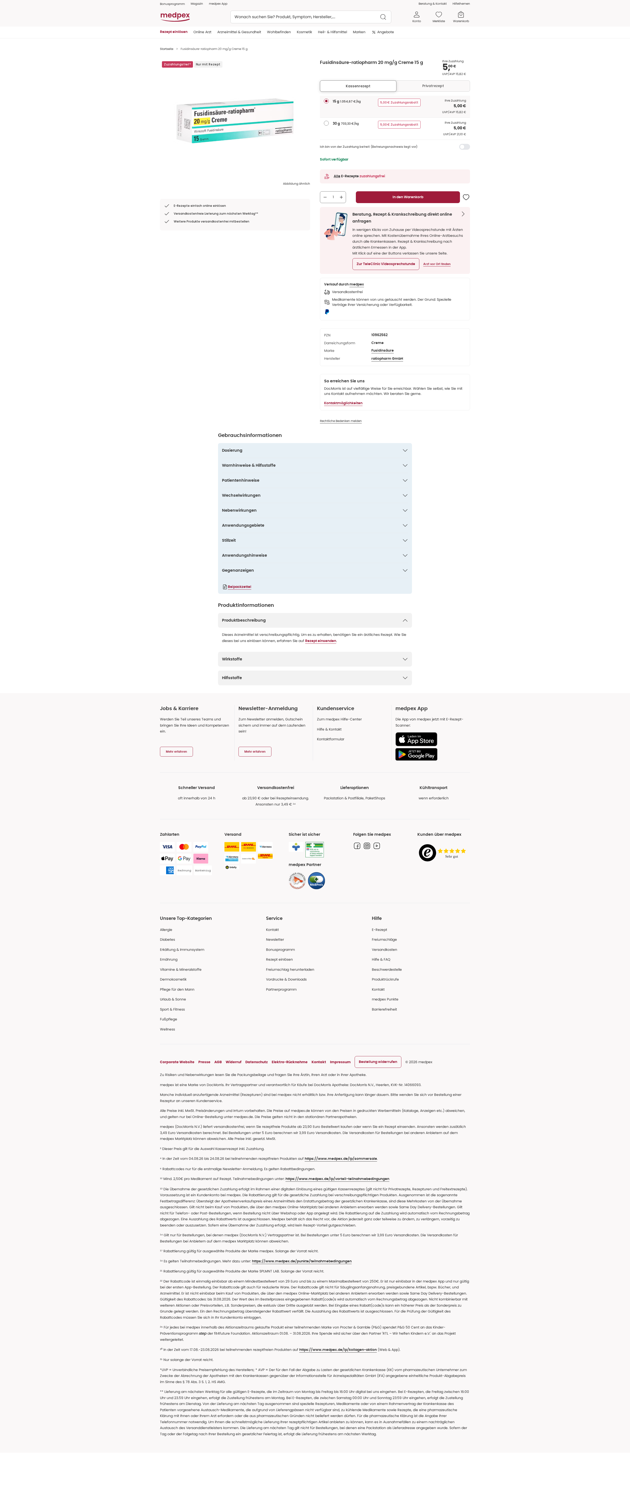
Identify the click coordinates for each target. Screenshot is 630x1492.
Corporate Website (177, 1061)
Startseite (166, 49)
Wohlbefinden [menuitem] (279, 32)
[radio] (326, 101)
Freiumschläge (384, 939)
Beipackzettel (239, 587)
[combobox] (310, 17)
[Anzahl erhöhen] (341, 197)
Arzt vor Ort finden (437, 264)
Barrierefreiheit (384, 1009)
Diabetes (167, 939)
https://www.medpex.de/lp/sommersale (341, 1159)
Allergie (166, 929)
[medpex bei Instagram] (367, 846)
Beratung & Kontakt (433, 3)
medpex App (218, 3)
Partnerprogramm (281, 989)
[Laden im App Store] (430, 739)
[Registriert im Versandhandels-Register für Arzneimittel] (314, 849)
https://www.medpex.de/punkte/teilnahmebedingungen (302, 1261)
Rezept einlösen (279, 959)
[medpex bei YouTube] (377, 846)
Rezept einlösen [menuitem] (174, 32)
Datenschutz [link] (256, 1061)
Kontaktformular (330, 739)
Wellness (167, 1029)
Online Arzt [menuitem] (202, 32)
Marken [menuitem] (359, 32)
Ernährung (168, 959)
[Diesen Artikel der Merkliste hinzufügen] (466, 197)
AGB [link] (218, 1061)
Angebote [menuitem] (385, 32)
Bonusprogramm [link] (172, 4)
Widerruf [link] (233, 1061)
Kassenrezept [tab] (358, 86)
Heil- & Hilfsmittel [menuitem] (332, 32)
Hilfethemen (461, 3)
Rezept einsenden (320, 641)
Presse (204, 1061)
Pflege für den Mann (177, 989)
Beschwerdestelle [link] (387, 969)
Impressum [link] (340, 1061)
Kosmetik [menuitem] (304, 32)
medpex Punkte (385, 999)
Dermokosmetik (173, 979)
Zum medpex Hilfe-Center (339, 719)
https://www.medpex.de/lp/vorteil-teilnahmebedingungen (337, 1179)
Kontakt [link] (378, 989)
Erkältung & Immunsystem (182, 949)
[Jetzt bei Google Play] (430, 754)
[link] (297, 880)
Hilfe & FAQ (381, 959)
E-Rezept (379, 929)
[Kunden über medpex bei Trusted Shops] (443, 853)
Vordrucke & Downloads (286, 979)
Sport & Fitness (172, 1009)
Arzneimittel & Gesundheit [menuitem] (239, 32)
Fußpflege (168, 1019)
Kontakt (272, 929)
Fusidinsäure (382, 350)
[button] (385, 264)
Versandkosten (384, 949)
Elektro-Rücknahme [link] (290, 1061)
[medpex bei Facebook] (357, 846)
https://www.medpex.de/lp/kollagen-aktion (338, 1350)
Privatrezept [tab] (433, 85)
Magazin (197, 3)
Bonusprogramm (280, 949)
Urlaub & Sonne (173, 999)
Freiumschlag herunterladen (290, 969)
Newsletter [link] (275, 939)
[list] (235, 120)
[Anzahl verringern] (325, 197)
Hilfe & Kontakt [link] (329, 729)
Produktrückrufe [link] (385, 979)
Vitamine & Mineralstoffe (181, 969)
